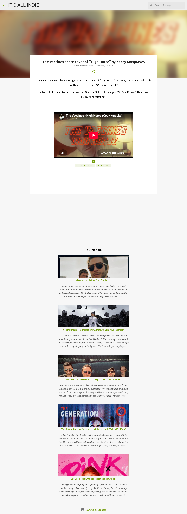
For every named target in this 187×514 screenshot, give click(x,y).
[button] (93, 71)
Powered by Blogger (95, 510)
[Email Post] (93, 163)
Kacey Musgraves (85, 166)
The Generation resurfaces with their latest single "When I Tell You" (93, 429)
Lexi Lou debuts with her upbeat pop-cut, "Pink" (93, 479)
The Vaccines (103, 166)
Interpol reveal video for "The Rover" (93, 280)
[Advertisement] (93, 218)
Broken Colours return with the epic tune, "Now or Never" (93, 379)
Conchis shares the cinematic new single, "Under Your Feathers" (93, 330)
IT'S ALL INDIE (23, 5)
